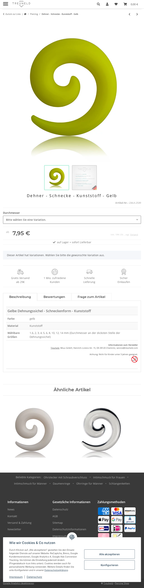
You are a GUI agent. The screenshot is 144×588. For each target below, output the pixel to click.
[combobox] (72, 220)
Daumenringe (61, 483)
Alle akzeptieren (109, 554)
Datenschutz (34, 576)
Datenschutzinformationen (69, 529)
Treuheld (55, 347)
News (11, 509)
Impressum (16, 576)
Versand (134, 234)
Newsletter (14, 529)
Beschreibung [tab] (20, 297)
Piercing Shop (122, 583)
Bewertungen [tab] (54, 297)
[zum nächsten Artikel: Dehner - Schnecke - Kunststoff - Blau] (137, 14)
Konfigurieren (109, 565)
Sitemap (57, 522)
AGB (55, 516)
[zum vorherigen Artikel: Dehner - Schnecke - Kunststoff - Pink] (129, 14)
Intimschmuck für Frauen (109, 477)
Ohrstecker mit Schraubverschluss (65, 477)
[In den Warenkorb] (6, 22)
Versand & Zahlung (20, 522)
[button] (98, 4)
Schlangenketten (119, 483)
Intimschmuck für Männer (30, 483)
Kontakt (12, 516)
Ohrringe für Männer (89, 483)
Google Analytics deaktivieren (18, 583)
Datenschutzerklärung (56, 570)
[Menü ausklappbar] (5, 2)
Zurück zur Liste (13, 14)
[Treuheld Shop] (25, 14)
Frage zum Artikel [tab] (91, 297)
